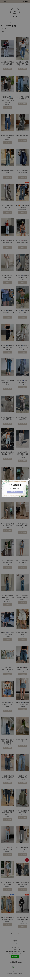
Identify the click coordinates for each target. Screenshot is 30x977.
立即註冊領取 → (15, 492)
